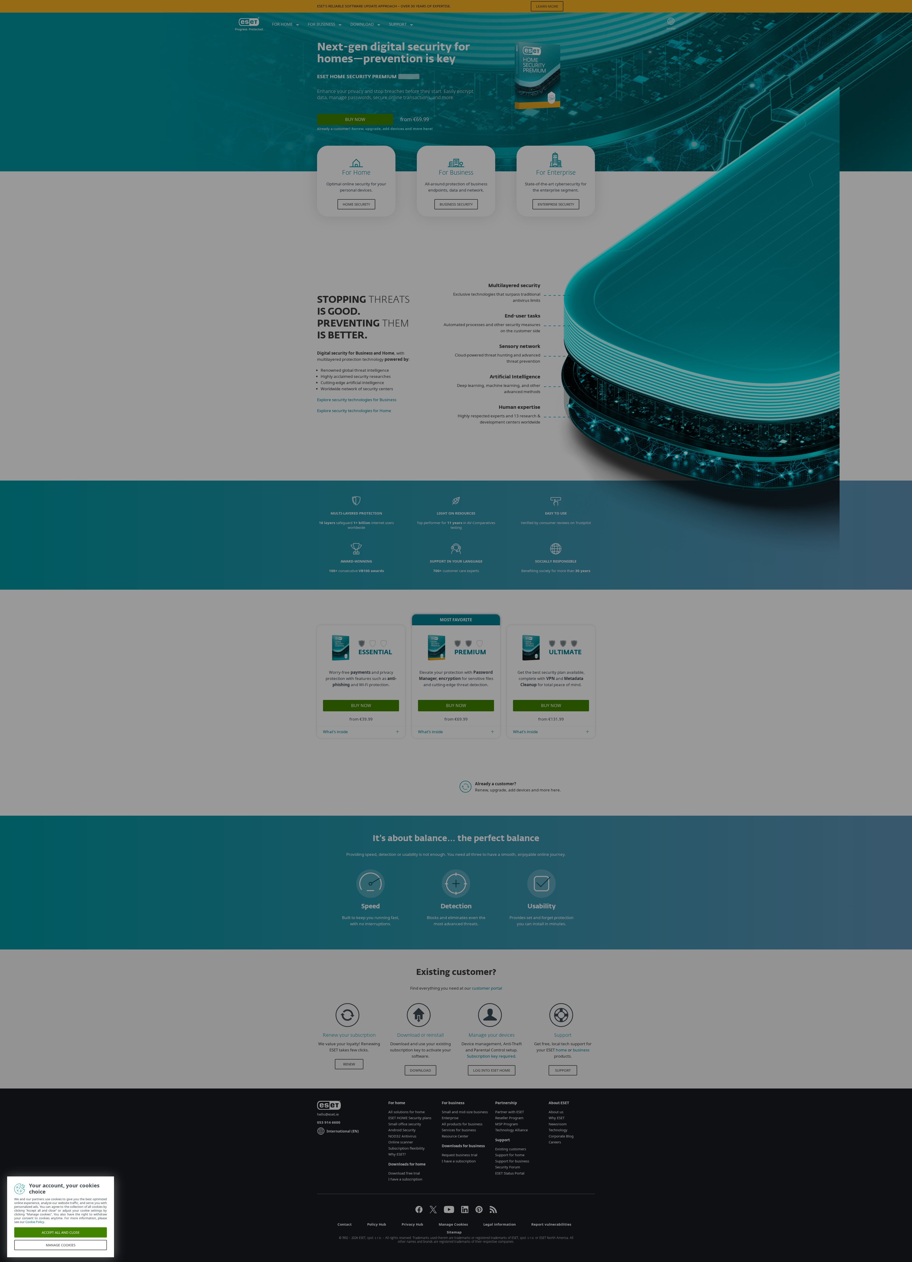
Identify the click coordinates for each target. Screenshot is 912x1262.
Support (563, 1035)
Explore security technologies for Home (354, 410)
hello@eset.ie (328, 1114)
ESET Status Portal (509, 1173)
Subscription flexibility (406, 1148)
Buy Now (355, 119)
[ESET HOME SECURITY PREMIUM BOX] (438, 666)
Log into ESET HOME (491, 1070)
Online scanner (400, 1142)
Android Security (402, 1129)
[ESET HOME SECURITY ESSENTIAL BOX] (342, 666)
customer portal (487, 988)
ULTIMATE (565, 653)
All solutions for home (406, 1111)
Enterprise (450, 1117)
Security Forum (507, 1167)
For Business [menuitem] (322, 24)
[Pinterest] (479, 1211)
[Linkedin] (465, 1211)
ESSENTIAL (375, 653)
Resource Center (455, 1136)
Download (420, 1070)
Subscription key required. (491, 1056)
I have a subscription (405, 1179)
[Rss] (493, 1211)
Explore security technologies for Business (356, 399)
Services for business (459, 1129)
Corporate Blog (561, 1136)
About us (556, 1111)
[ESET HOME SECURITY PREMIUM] (537, 111)
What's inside (335, 731)
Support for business (512, 1161)
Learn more (547, 6)
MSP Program (506, 1124)
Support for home (509, 1154)
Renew (349, 1064)
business (581, 1050)
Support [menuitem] (398, 24)
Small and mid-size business (465, 1111)
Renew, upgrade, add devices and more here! (392, 128)
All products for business (462, 1124)
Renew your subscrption (349, 1035)
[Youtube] (449, 1211)
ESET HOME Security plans (409, 1117)
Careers (555, 1142)
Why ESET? (397, 1154)
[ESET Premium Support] (561, 1029)
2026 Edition (409, 76)
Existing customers (510, 1148)
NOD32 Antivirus (402, 1136)
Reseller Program (509, 1117)
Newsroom (558, 1124)
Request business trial (459, 1154)
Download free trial (404, 1173)
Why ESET (557, 1117)
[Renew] (347, 1029)
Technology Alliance (511, 1129)
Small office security (404, 1124)
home (561, 1050)
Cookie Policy (33, 1222)
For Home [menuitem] (283, 24)
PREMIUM (470, 653)
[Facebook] (419, 1211)
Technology (558, 1129)
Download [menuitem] (362, 24)
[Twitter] (433, 1211)
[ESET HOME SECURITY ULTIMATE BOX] (532, 666)
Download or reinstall (420, 1035)
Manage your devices (492, 1035)
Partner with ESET (509, 1111)
